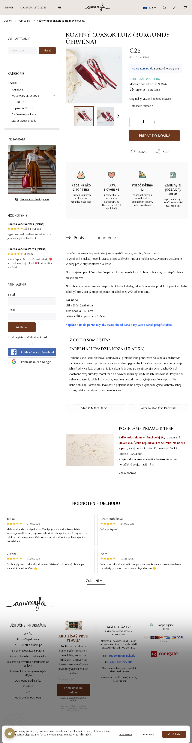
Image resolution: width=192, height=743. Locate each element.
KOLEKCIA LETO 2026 (25, 95)
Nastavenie (125, 734)
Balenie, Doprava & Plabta (28, 650)
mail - (119, 655)
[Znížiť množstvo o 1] (134, 122)
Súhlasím (175, 734)
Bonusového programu (166, 68)
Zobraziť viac (96, 580)
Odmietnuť (148, 734)
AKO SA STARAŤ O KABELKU (158, 408)
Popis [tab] (79, 238)
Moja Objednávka (28, 639)
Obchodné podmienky (28, 680)
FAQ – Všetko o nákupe (28, 645)
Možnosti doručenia (147, 89)
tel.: (118, 662)
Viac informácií (82, 734)
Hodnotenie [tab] (105, 238)
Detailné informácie (141, 106)
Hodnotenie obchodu (96, 503)
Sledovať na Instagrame (34, 199)
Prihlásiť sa (21, 327)
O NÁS (28, 633)
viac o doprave (127, 473)
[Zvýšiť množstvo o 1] (154, 122)
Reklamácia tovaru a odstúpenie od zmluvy (27, 663)
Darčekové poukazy (23, 114)
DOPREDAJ (18, 102)
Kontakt (28, 686)
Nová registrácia (18, 337)
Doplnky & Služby (22, 108)
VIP (28, 692)
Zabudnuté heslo (38, 337)
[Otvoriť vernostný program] (9, 733)
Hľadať (47, 50)
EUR (150, 7)
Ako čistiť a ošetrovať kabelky (28, 656)
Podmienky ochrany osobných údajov (28, 673)
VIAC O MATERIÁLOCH (95, 408)
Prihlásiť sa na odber (73, 690)
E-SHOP (13, 83)
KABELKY (17, 89)
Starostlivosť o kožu (23, 120)
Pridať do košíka (154, 135)
